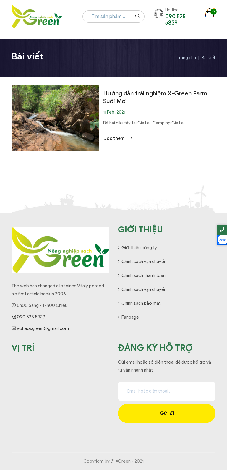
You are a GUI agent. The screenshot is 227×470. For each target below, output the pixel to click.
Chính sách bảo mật (141, 303)
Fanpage (130, 317)
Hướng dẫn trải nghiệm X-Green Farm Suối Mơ (155, 97)
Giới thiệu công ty (139, 247)
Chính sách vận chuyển (143, 261)
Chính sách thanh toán (143, 275)
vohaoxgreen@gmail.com (42, 328)
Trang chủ (186, 58)
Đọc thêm (114, 138)
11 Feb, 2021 (114, 112)
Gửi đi (167, 413)
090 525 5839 (30, 317)
